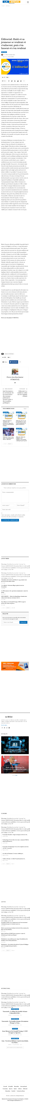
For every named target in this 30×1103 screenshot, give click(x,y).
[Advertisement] (15, 22)
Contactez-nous (21, 1091)
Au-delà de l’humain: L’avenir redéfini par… (13, 853)
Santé (15, 1088)
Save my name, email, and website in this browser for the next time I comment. (13, 515)
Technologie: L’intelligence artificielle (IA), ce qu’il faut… (15, 750)
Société (13, 1091)
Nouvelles (16, 1086)
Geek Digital (20, 1099)
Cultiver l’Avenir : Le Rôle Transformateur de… (14, 858)
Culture (20, 1088)
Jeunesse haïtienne (9, 353)
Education (7, 1091)
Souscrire (23, 622)
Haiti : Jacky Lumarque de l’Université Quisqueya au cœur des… (15, 769)
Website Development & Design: (9, 1099)
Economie (5, 1088)
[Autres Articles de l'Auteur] (15, 372)
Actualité (15, 764)
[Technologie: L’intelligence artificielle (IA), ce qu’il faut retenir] (15, 745)
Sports (10, 1088)
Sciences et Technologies (15, 747)
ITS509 (26, 1099)
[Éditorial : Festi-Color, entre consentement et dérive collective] (8, 432)
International (15, 1009)
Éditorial (4, 52)
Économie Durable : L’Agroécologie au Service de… (15, 834)
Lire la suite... (4, 725)
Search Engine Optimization (13, 1100)
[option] (15, 755)
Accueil (5, 1086)
